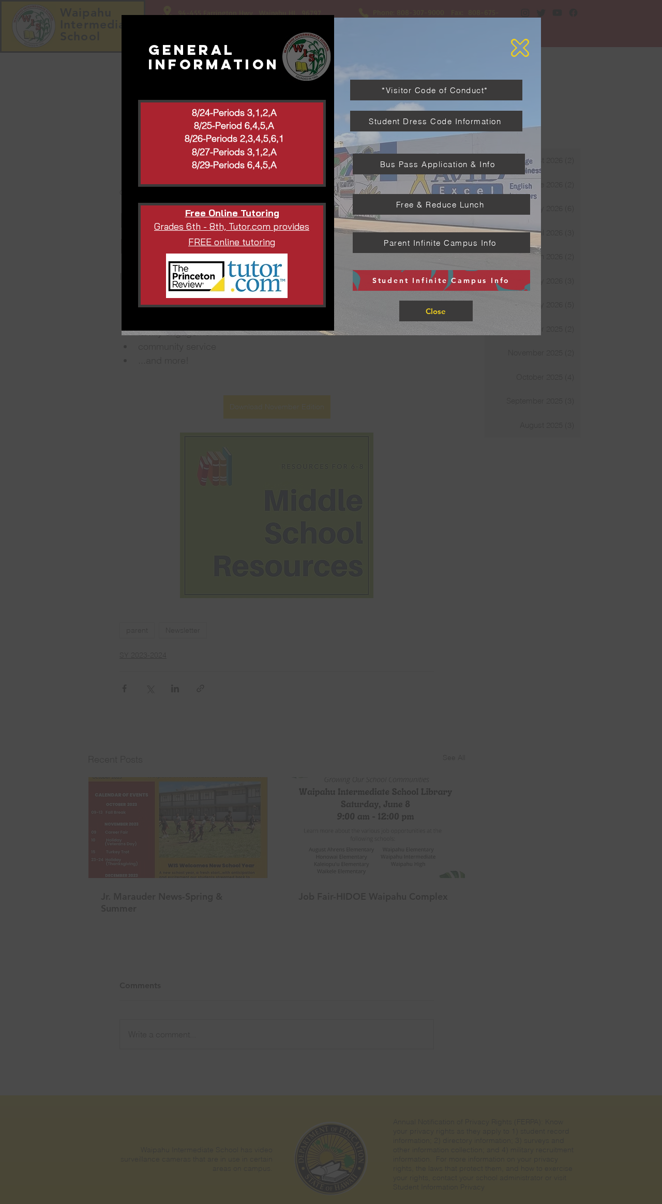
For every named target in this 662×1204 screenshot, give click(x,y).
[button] (520, 48)
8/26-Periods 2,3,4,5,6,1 (234, 138)
